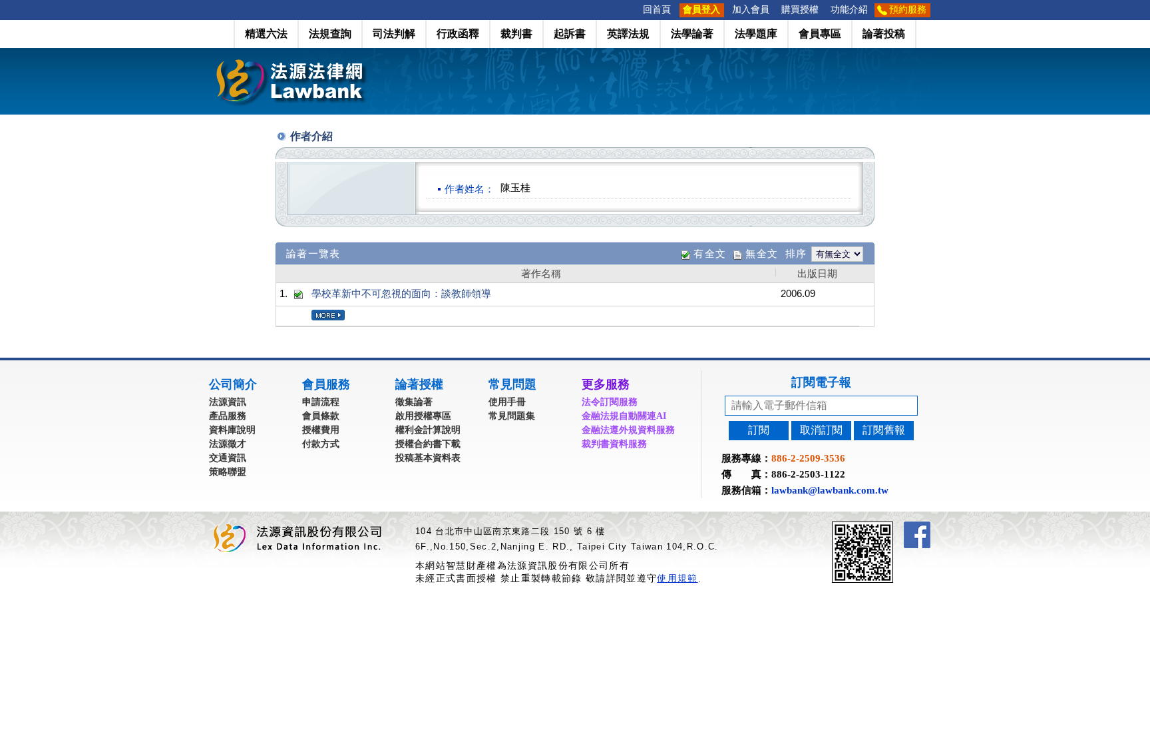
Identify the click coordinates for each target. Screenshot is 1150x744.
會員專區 (820, 33)
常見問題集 (511, 416)
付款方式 (320, 444)
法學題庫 (756, 33)
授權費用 (320, 430)
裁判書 (516, 33)
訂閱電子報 (821, 382)
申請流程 (320, 402)
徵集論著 (414, 402)
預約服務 (907, 10)
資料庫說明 (232, 430)
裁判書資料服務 (614, 444)
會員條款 (320, 416)
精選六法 (266, 33)
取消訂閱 (821, 430)
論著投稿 (883, 33)
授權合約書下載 (428, 444)
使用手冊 (507, 402)
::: (633, 10)
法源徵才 (227, 444)
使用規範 (677, 578)
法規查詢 (330, 33)
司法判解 (394, 33)
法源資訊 (227, 402)
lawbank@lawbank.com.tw (829, 490)
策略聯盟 (227, 472)
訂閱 (758, 430)
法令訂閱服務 (610, 402)
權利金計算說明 (428, 430)
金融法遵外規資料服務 (628, 430)
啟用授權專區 (423, 416)
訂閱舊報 (883, 430)
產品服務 (227, 416)
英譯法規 (628, 33)
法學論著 (692, 33)
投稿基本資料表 (428, 458)
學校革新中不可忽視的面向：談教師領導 (401, 293)
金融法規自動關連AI (624, 416)
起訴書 (570, 33)
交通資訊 (227, 458)
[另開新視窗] (886, 527)
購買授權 (800, 10)
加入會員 (750, 10)
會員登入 (701, 10)
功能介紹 (849, 10)
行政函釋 (458, 33)
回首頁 (657, 10)
